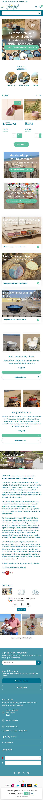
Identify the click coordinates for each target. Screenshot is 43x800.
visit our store (21, 687)
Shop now (20, 144)
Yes (26, 793)
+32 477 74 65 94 (12, 720)
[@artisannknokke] (10, 599)
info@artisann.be (11, 726)
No (32, 793)
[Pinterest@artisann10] (7, 572)
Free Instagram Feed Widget (22, 638)
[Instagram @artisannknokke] (4, 573)
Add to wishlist (20, 377)
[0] (40, 7)
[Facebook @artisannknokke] (2, 573)
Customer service (21, 681)
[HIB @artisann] (10, 573)
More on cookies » (22, 796)
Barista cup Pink (9, 124)
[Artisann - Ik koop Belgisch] (12, 573)
